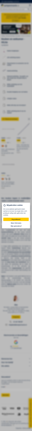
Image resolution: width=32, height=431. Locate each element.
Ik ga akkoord (16, 219)
